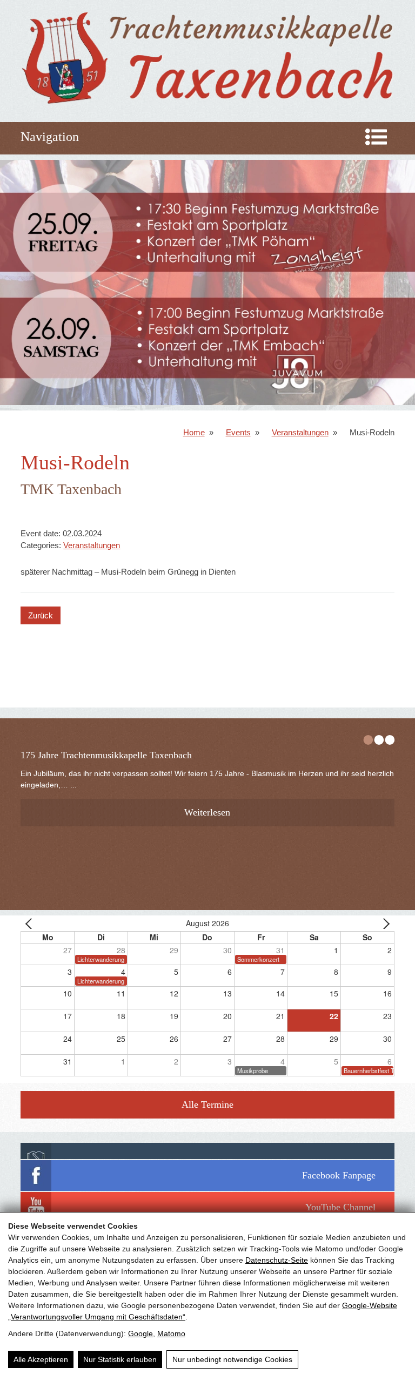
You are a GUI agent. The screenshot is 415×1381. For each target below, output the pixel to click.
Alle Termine (207, 1104)
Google (140, 1333)
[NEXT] (384, 923)
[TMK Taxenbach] (207, 105)
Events (238, 432)
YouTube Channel (340, 1207)
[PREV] (31, 923)
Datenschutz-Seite (276, 1260)
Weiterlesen (207, 812)
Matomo (171, 1333)
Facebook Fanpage (339, 1175)
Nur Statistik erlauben (120, 1359)
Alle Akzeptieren (41, 1359)
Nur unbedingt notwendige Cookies (232, 1359)
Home (194, 432)
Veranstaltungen (300, 432)
